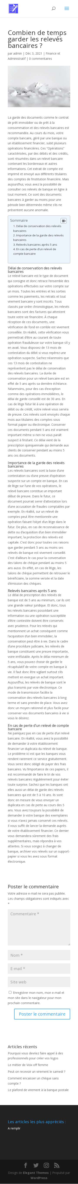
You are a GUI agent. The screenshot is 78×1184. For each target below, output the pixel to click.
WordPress (39, 1178)
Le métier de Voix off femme (28, 1065)
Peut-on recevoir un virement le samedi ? (36, 1071)
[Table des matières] (63, 221)
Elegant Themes (36, 1173)
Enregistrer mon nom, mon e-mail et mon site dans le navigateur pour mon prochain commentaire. (36, 998)
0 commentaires (40, 59)
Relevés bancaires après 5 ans (36, 245)
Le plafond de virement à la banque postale (38, 1090)
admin (17, 53)
